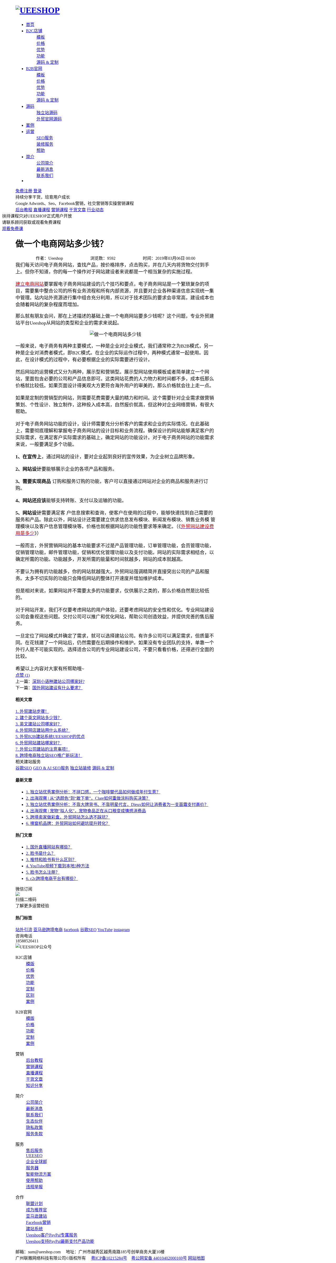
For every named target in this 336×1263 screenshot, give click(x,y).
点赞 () (22, 675)
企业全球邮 (36, 1161)
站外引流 (23, 929)
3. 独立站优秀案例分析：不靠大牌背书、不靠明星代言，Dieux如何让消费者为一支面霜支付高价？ (117, 804)
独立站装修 (80, 768)
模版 (30, 964)
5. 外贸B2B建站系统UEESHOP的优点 (50, 736)
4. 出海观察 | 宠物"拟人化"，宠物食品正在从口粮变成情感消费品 (86, 811)
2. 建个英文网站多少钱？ (38, 717)
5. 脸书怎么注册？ (43, 872)
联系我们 (44, 175)
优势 (40, 49)
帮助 (40, 150)
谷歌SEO (23, 768)
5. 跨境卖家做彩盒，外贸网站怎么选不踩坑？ (68, 817)
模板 (40, 37)
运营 (30, 131)
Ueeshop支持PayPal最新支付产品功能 (60, 1241)
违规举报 (34, 1187)
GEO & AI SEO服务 (51, 768)
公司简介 (44, 163)
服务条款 (34, 1134)
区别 (30, 995)
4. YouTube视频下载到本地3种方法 (57, 866)
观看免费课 (12, 228)
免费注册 (23, 191)
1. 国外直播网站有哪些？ (49, 847)
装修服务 (44, 144)
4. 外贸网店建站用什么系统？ (42, 730)
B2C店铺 (34, 31)
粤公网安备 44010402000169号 (159, 1258)
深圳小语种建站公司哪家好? (58, 681)
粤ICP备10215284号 (109, 1258)
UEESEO (34, 1155)
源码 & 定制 (47, 62)
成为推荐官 (36, 1210)
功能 (40, 56)
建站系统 (34, 1229)
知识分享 (34, 1085)
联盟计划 (34, 1203)
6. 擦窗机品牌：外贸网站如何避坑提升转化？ (68, 823)
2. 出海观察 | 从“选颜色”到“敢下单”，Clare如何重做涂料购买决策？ (88, 798)
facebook (71, 929)
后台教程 (23, 210)
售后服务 (34, 1150)
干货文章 (77, 210)
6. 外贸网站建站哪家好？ (38, 743)
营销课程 (59, 210)
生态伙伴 (34, 1121)
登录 (37, 191)
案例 (30, 125)
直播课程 (41, 210)
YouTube (105, 929)
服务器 (32, 1168)
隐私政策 (34, 1127)
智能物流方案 (38, 1174)
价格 (40, 43)
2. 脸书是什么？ (40, 853)
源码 (30, 106)
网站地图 (196, 1258)
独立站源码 (46, 112)
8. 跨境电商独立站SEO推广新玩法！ (48, 755)
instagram (122, 929)
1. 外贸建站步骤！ (32, 711)
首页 (30, 24)
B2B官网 (34, 68)
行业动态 (95, 210)
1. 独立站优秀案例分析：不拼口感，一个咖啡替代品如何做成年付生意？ (93, 792)
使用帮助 (34, 1180)
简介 (30, 157)
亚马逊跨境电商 (48, 929)
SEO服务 (44, 138)
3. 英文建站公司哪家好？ (38, 724)
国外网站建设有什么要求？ (57, 688)
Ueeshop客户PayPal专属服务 (51, 1235)
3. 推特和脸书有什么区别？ (51, 859)
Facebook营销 (38, 1222)
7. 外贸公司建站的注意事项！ (42, 749)
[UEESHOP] (37, 10)
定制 (30, 989)
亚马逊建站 (36, 1216)
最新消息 (44, 169)
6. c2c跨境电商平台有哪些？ (52, 878)
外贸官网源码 (49, 119)
